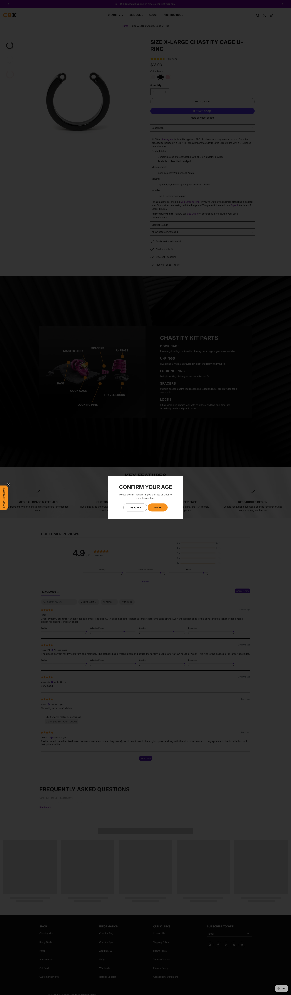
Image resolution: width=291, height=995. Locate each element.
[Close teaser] (8, 484)
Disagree (135, 507)
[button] (4, 497)
